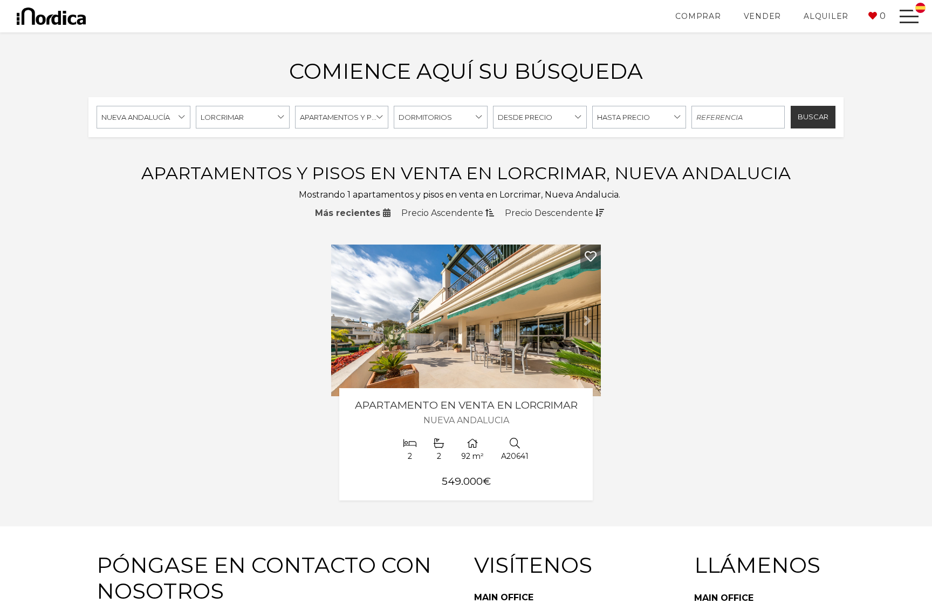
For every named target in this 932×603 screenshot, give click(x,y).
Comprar (698, 16)
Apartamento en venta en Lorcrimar (466, 404)
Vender (763, 16)
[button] (877, 16)
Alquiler (826, 16)
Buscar (813, 116)
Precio (442, 213)
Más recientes (349, 213)
